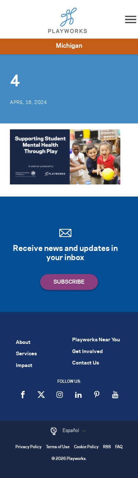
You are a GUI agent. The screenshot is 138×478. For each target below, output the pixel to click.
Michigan (69, 46)
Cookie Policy (86, 447)
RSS (107, 447)
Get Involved (87, 351)
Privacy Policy (28, 447)
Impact (24, 365)
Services (26, 354)
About (23, 342)
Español (71, 430)
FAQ (119, 447)
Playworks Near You (96, 340)
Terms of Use (58, 447)
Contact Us (85, 363)
